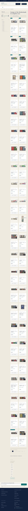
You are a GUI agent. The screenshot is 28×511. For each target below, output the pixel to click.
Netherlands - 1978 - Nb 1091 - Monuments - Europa (14, 84)
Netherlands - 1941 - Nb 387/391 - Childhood (14, 295)
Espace (12, 474)
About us (15, 496)
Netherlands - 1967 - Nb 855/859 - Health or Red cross (22, 367)
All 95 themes (12, 478)
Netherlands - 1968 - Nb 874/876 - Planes (14, 349)
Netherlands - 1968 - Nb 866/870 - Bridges (22, 349)
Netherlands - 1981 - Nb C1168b (14, 190)
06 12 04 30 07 (17, 506)
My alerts (2, 507)
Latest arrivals (15, 15)
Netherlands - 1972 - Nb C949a (22, 225)
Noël (11, 476)
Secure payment (16, 498)
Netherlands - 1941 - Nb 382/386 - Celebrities (22, 295)
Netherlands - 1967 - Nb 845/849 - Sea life (22, 385)
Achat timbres (3, 493)
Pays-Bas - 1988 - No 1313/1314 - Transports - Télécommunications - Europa (22, 65)
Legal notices (16, 493)
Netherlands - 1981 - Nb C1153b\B (14, 172)
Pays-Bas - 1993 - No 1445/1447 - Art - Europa (14, 46)
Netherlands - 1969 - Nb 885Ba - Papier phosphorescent (22, 314)
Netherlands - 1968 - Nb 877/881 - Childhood (22, 331)
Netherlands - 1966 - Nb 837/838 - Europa (22, 422)
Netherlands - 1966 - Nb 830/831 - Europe (22, 404)
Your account (3, 500)
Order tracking (3, 502)
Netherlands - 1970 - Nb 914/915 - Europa (14, 102)
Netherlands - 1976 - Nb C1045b (22, 207)
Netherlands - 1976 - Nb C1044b (14, 225)
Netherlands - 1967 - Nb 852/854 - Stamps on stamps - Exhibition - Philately (14, 386)
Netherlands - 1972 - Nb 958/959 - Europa (22, 84)
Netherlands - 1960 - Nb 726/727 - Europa (22, 137)
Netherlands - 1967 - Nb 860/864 (14, 367)
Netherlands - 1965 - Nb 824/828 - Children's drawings (22, 440)
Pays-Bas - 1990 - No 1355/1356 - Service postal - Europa (13, 28)
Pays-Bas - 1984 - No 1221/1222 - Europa (13, 65)
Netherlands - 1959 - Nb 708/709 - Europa (14, 155)
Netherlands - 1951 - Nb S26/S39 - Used (14, 243)
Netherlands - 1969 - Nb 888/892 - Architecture (14, 313)
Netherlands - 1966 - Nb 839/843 (14, 422)
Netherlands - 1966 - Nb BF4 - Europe (14, 404)
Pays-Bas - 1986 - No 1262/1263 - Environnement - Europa (22, 47)
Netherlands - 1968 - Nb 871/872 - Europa (14, 119)
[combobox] (12, 4)
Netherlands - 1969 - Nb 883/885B (14, 331)
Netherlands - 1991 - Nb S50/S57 (22, 260)
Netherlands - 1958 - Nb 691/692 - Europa (22, 155)
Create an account (4, 505)
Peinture (12, 467)
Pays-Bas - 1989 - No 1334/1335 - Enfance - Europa (22, 28)
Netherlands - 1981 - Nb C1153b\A (22, 172)
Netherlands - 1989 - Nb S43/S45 (22, 243)
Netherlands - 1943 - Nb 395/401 (22, 278)
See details (14, 445)
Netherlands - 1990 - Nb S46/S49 (14, 260)
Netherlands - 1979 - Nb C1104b (14, 207)
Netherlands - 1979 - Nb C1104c (22, 190)
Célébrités (12, 469)
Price (2, 14)
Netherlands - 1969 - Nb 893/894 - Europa (22, 102)
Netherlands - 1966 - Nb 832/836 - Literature (14, 439)
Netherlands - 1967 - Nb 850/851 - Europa (22, 119)
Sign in (2, 504)
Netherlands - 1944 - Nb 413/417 (14, 278)
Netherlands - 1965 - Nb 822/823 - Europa (14, 137)
